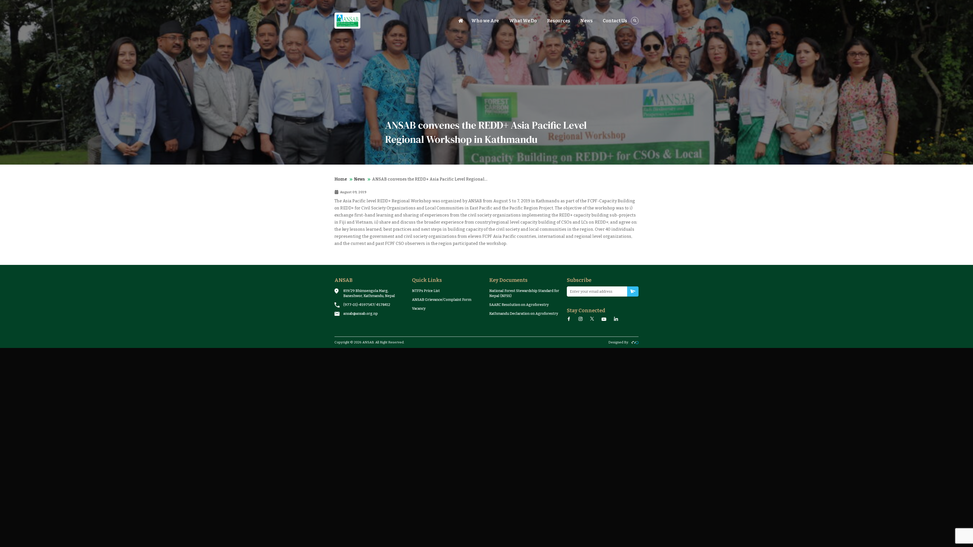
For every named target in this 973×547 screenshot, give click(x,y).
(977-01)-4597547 (358, 305)
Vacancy (419, 308)
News (359, 179)
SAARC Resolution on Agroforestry (519, 305)
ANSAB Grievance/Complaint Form (441, 300)
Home (340, 179)
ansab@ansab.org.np (360, 313)
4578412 (383, 305)
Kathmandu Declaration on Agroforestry (523, 313)
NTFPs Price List (426, 291)
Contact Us (615, 20)
